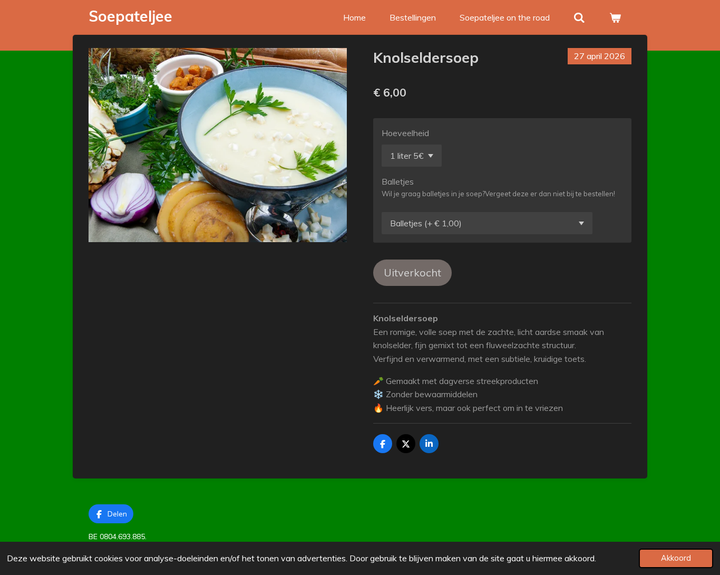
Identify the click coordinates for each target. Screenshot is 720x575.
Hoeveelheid (405, 133)
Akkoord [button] (676, 558)
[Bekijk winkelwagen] (615, 17)
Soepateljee (130, 16)
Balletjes (398, 181)
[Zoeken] (579, 17)
